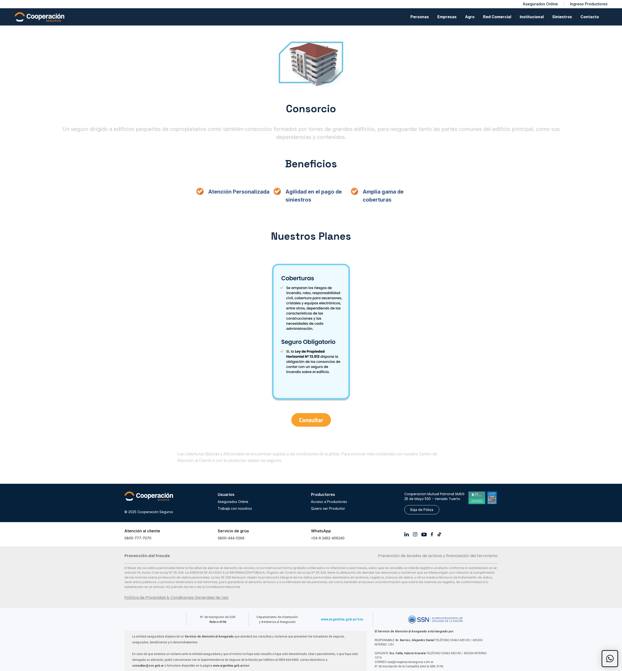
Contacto (589, 16)
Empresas (447, 16)
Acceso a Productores (329, 502)
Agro (470, 16)
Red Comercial (497, 16)
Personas (419, 16)
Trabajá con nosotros (235, 508)
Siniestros (562, 16)
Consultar (311, 420)
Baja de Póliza (421, 510)
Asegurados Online (233, 502)
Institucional (532, 16)
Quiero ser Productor (328, 508)
